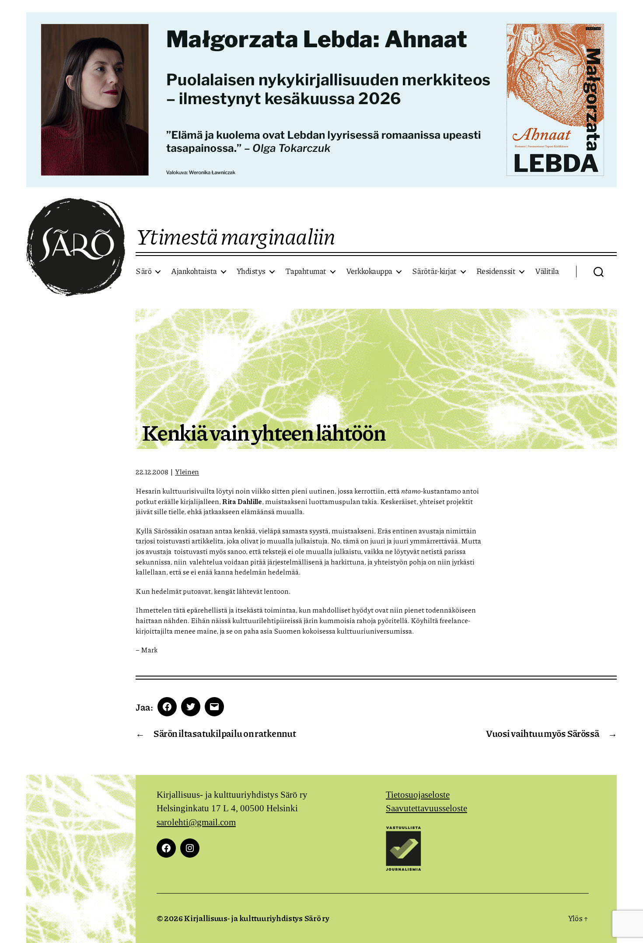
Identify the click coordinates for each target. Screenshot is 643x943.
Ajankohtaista (194, 271)
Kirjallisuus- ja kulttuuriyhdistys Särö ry (256, 918)
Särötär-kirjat (434, 271)
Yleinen (187, 471)
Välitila (547, 271)
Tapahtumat (305, 271)
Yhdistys (251, 271)
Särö (143, 271)
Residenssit (496, 271)
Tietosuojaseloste (418, 795)
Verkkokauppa (369, 271)
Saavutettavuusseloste (426, 808)
